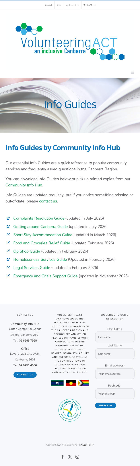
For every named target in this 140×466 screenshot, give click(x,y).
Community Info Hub (23, 185)
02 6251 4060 (28, 365)
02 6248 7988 (28, 340)
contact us (47, 201)
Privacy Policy (87, 444)
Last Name (115, 345)
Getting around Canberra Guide (40, 227)
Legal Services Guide (31, 268)
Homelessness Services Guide (40, 259)
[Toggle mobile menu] (133, 72)
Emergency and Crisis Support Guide (45, 276)
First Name (114, 328)
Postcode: (114, 385)
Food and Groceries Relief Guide (41, 243)
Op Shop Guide (26, 251)
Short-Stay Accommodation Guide (42, 235)
